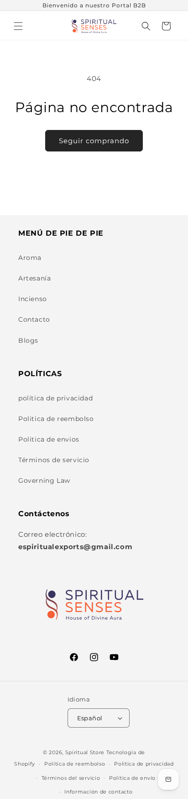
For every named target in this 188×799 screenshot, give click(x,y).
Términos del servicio (71, 778)
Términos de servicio (53, 460)
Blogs (28, 340)
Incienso (32, 299)
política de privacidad (55, 398)
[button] (18, 26)
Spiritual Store (85, 752)
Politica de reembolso (56, 419)
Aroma (30, 258)
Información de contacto (98, 791)
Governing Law (44, 480)
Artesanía (34, 278)
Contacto (34, 319)
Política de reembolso (74, 764)
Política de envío (132, 778)
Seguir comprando (94, 140)
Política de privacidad (143, 764)
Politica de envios (48, 439)
